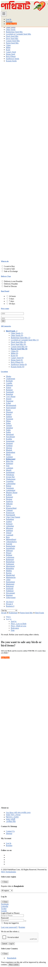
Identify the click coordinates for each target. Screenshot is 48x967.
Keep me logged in (11, 923)
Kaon (8, 50)
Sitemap (9, 833)
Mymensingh (11, 405)
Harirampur (10, 582)
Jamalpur (9, 428)
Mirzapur (9, 528)
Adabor (9, 521)
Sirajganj (9, 443)
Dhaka (8, 376)
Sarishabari (10, 472)
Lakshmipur (10, 490)
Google (4, 911)
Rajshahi (9, 381)
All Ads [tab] (9, 602)
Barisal (8, 414)
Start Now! (5, 658)
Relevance (15, 628)
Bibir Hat (9, 461)
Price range (5, 308)
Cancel (4, 944)
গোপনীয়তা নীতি (11, 821)
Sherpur (9, 448)
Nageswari (10, 513)
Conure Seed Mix (13, 41)
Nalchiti (9, 544)
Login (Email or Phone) (10, 913)
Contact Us (10, 831)
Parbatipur (10, 519)
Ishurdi (8, 470)
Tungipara (10, 488)
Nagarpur (9, 401)
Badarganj (10, 559)
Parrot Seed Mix (12, 43)
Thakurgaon (10, 479)
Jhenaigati (10, 434)
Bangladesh (11, 958)
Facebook (5, 904)
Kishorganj (10, 459)
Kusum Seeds (11, 61)
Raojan (8, 573)
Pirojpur (9, 499)
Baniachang (10, 546)
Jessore (8, 399)
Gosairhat (9, 481)
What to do (5, 261)
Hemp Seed (10, 54)
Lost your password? (9, 927)
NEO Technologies (8, 872)
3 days (11, 299)
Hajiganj (9, 524)
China (8, 45)
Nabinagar (10, 564)
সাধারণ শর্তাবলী (10, 819)
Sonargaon (10, 441)
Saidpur (9, 417)
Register (9, 21)
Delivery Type (6, 276)
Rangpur (9, 390)
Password (4, 918)
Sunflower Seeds (12, 59)
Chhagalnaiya (11, 542)
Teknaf (8, 533)
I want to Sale (9, 269)
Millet (8, 47)
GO (3, 321)
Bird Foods (39, 613)
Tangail (9, 425)
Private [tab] (9, 604)
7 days (11, 301)
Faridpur (9, 446)
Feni (7, 466)
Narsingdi (10, 392)
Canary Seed (11, 52)
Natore (8, 387)
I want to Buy (9, 266)
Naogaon (9, 419)
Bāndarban (10, 562)
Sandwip (9, 501)
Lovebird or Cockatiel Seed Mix (18, 34)
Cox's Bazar (10, 396)
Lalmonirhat (10, 484)
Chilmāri (9, 510)
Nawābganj (10, 437)
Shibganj (9, 385)
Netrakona (10, 475)
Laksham (9, 468)
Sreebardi (9, 588)
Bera (8, 537)
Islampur (9, 595)
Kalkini (9, 495)
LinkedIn (4, 906)
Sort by (13, 621)
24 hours (12, 296)
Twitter (4, 909)
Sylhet (8, 403)
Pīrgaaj (8, 553)
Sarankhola (10, 548)
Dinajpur (9, 412)
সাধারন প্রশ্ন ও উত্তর (13, 815)
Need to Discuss (10, 286)
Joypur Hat (10, 477)
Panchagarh (10, 515)
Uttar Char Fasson (13, 517)
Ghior (8, 580)
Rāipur (8, 486)
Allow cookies (14, 965)
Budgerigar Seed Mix (14, 32)
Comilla (9, 383)
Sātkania (9, 504)
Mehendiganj (11, 539)
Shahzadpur (10, 452)
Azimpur (9, 457)
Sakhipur (9, 530)
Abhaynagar (11, 597)
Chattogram (10, 379)
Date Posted (5, 291)
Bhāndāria (10, 568)
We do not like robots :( (10, 931)
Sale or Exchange (11, 271)
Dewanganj (10, 593)
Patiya (8, 506)
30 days (12, 304)
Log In (8, 19)
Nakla (8, 430)
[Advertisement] (24, 88)
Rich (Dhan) (11, 56)
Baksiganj (10, 586)
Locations (4, 371)
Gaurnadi (9, 535)
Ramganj (9, 497)
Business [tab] (10, 606)
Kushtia (9, 439)
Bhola (8, 454)
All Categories (6, 326)
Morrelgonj (10, 566)
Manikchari (10, 575)
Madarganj (10, 584)
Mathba (9, 571)
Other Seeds (10, 27)
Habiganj (9, 463)
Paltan (8, 423)
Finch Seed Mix (12, 36)
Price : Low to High (18, 624)
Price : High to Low (18, 626)
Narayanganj (11, 408)
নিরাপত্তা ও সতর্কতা (12, 817)
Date (13, 630)
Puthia (8, 432)
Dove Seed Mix (12, 38)
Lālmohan (10, 526)
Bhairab (9, 450)
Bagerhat (9, 394)
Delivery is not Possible (13, 281)
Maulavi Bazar (11, 492)
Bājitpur (9, 555)
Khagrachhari (11, 508)
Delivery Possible (11, 284)
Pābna (8, 421)
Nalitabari (10, 591)
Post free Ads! (11, 24)
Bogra (8, 410)
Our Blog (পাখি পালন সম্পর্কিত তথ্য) (18, 813)
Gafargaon (10, 557)
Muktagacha (11, 577)
